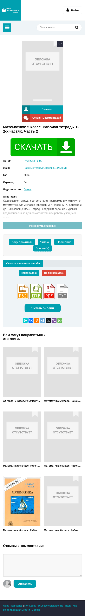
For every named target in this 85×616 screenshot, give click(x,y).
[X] (48, 320)
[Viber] (54, 320)
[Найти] (77, 28)
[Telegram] (42, 320)
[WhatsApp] (59, 320)
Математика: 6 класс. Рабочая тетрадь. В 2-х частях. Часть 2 (63, 530)
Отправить (25, 583)
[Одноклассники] (36, 320)
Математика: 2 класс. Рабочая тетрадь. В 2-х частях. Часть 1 (63, 401)
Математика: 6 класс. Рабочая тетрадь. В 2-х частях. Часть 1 (22, 530)
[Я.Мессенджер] (25, 320)
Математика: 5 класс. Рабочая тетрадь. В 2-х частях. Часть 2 (63, 465)
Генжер (28, 189)
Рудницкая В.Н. (33, 160)
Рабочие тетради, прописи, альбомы (45, 167)
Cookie (36, 609)
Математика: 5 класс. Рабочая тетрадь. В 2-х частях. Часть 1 (22, 465)
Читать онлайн (42, 308)
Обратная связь (12, 605)
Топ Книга (10, 10)
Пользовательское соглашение (43, 605)
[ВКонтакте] (30, 320)
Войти (75, 10)
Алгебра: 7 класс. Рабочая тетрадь (22, 401)
